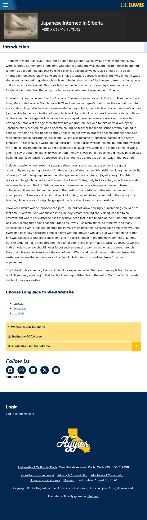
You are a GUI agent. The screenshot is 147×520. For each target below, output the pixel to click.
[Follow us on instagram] (21, 370)
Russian (19, 313)
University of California (45, 480)
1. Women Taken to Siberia (26, 327)
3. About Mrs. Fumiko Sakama (29, 346)
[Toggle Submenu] (136, 346)
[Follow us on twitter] (44, 370)
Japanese (20, 308)
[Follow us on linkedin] (33, 370)
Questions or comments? (37, 475)
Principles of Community (107, 475)
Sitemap (68, 480)
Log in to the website (20, 413)
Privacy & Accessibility (72, 475)
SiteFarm (93, 496)
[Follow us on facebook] (10, 370)
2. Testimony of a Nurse (25, 336)
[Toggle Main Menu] (5, 5)
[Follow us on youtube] (56, 370)
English (18, 303)
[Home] (64, 25)
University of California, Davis (37, 467)
